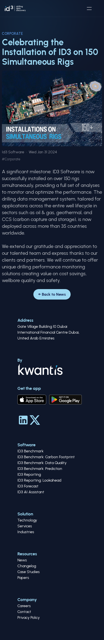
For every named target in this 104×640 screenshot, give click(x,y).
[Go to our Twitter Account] (35, 420)
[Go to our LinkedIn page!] (23, 420)
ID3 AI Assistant (30, 492)
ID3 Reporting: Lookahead (39, 480)
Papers (23, 577)
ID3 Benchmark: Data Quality (42, 462)
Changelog (26, 566)
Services (24, 526)
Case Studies (28, 571)
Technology (27, 520)
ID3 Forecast (27, 486)
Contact (24, 611)
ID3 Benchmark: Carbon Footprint (46, 457)
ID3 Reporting (29, 474)
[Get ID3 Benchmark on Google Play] (65, 399)
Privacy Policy (28, 617)
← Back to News (52, 294)
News (22, 560)
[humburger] (89, 8)
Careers (24, 605)
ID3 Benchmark (30, 451)
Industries (25, 532)
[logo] (15, 8)
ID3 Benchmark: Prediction (39, 468)
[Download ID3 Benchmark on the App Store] (31, 399)
